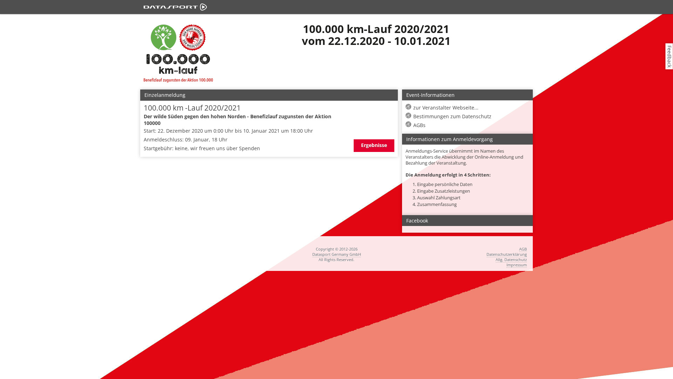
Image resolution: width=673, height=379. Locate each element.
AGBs (419, 125)
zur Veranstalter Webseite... (445, 107)
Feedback (669, 56)
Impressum (517, 264)
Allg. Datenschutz (511, 259)
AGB (523, 249)
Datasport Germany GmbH (336, 254)
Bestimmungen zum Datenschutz (452, 116)
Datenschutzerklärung (507, 254)
